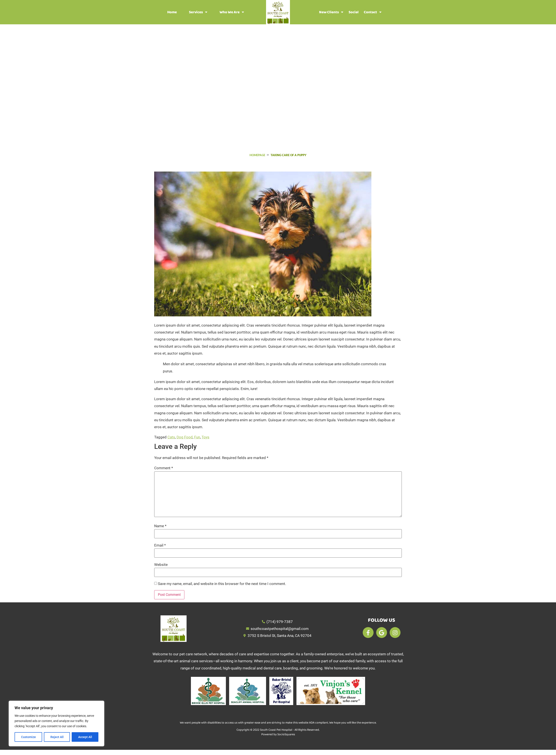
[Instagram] (395, 632)
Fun (197, 437)
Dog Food (185, 437)
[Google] (381, 632)
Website (161, 565)
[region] (56, 723)
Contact (370, 12)
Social (354, 12)
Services (196, 12)
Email (160, 545)
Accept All (85, 737)
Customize (28, 737)
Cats (171, 437)
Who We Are (230, 12)
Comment (163, 468)
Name (160, 526)
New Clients (329, 12)
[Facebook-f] (368, 632)
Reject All (57, 737)
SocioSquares (286, 734)
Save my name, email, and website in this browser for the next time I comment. (222, 584)
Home (172, 12)
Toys (205, 437)
